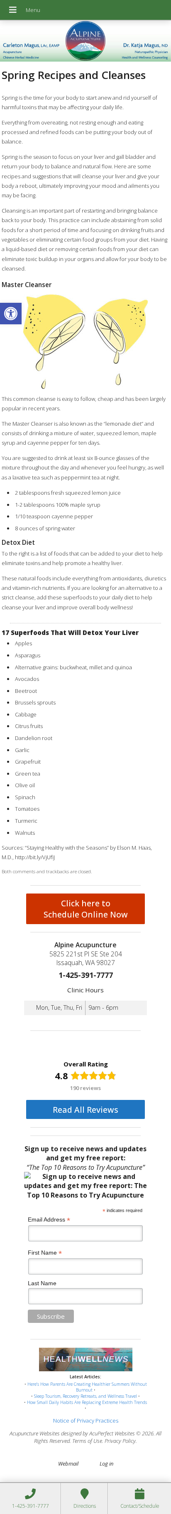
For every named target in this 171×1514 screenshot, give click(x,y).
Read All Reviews (85, 1109)
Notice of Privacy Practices (85, 1420)
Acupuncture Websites (35, 1433)
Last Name (42, 1283)
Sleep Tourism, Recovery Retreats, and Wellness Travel (85, 1396)
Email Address (49, 1220)
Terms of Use (87, 1441)
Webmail (68, 1463)
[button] (11, 313)
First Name (45, 1253)
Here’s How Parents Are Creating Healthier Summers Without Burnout (87, 1387)
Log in (106, 1463)
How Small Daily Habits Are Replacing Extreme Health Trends (87, 1402)
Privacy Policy (120, 1441)
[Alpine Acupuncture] (85, 42)
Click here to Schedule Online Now (86, 909)
